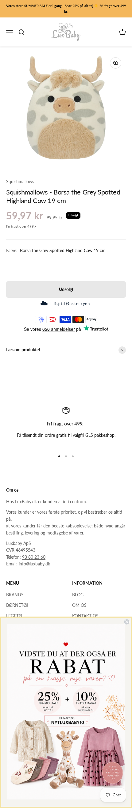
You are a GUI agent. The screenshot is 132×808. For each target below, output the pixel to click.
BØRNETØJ (17, 605)
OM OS (79, 605)
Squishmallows (20, 181)
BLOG (77, 594)
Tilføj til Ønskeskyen (70, 303)
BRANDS (15, 594)
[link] (66, 711)
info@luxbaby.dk (34, 563)
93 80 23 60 (33, 557)
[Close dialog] (127, 622)
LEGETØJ (15, 615)
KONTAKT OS (85, 615)
